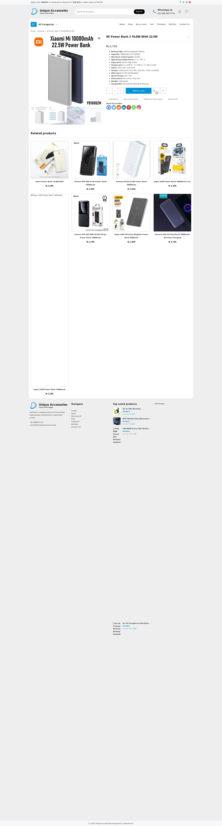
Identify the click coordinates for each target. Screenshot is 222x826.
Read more (49, 176)
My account (76, 416)
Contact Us (76, 427)
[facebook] (180, 2)
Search (139, 11)
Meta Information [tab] (131, 99)
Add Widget (160, 403)
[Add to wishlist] (156, 91)
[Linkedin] (124, 107)
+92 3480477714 (36, 422)
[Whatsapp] (134, 107)
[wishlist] (52, 158)
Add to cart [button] (90, 175)
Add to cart (139, 91)
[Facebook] (109, 107)
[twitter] (183, 2)
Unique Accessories (103, 823)
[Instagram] (139, 107)
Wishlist (74, 424)
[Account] (181, 11)
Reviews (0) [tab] (173, 99)
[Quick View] (47, 158)
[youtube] (190, 2)
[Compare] (163, 91)
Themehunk (128, 823)
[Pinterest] (129, 107)
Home (73, 411)
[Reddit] (119, 107)
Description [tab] (113, 99)
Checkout (75, 421)
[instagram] (187, 2)
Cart (73, 419)
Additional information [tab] (153, 99)
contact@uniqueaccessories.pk (43, 425)
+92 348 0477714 (166, 13)
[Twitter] (114, 107)
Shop (73, 413)
